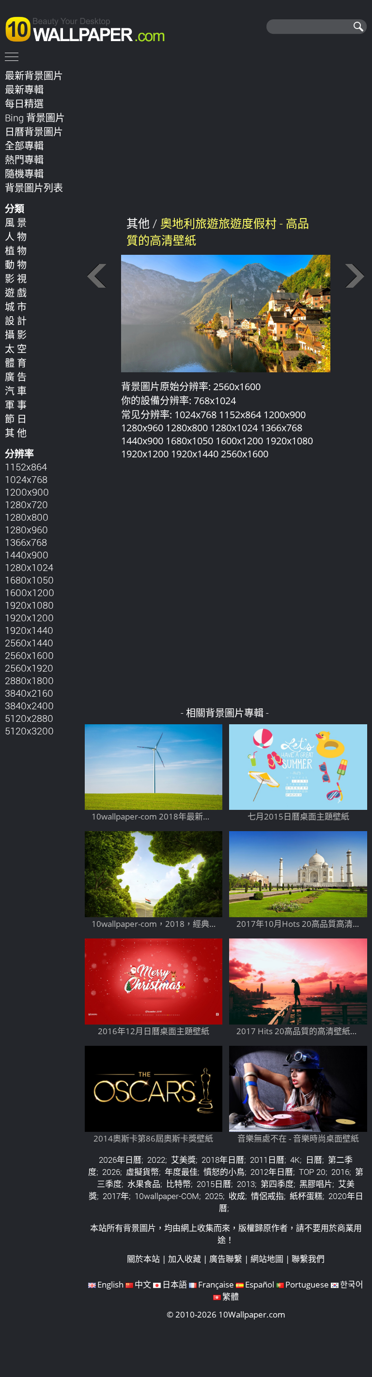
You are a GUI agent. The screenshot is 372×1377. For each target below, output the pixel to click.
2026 (111, 1171)
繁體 (230, 1296)
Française (216, 1284)
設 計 (16, 320)
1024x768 (26, 479)
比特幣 (178, 1183)
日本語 (174, 1284)
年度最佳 (181, 1171)
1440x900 (26, 554)
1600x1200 (29, 592)
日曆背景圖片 (34, 131)
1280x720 (26, 504)
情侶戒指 (267, 1195)
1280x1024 (29, 567)
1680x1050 (29, 579)
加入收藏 (184, 1258)
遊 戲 (16, 292)
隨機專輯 (24, 173)
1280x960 (26, 529)
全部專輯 (24, 145)
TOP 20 (312, 1171)
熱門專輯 (24, 159)
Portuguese (307, 1284)
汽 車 (16, 390)
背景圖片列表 (34, 187)
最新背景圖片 (34, 75)
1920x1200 (29, 617)
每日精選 (24, 103)
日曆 (314, 1159)
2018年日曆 (223, 1159)
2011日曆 (267, 1159)
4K (295, 1159)
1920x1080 (29, 605)
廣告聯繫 (225, 1258)
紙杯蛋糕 (306, 1195)
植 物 (16, 250)
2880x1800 (29, 680)
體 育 (16, 362)
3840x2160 (29, 693)
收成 (237, 1195)
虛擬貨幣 (142, 1171)
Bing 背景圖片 (35, 117)
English (110, 1284)
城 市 (16, 306)
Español (259, 1284)
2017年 (116, 1195)
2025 (214, 1195)
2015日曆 (214, 1183)
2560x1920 (29, 667)
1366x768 (26, 542)
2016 (340, 1171)
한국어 (351, 1284)
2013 (246, 1183)
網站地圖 (266, 1258)
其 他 (16, 432)
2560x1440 (29, 642)
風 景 (16, 222)
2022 (156, 1159)
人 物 (16, 236)
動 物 (16, 264)
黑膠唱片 (315, 1183)
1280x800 (26, 517)
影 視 (16, 278)
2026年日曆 (120, 1159)
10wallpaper (89, 27)
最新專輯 (24, 89)
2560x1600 (29, 655)
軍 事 (16, 404)
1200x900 (27, 491)
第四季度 (277, 1183)
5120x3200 (29, 730)
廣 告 (16, 376)
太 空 (16, 348)
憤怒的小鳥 (224, 1171)
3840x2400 (29, 705)
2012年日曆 (271, 1171)
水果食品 (143, 1183)
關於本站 (143, 1258)
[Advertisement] (225, 135)
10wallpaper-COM (167, 1195)
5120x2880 (29, 718)
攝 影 (16, 334)
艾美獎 (183, 1159)
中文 (143, 1284)
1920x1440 (29, 630)
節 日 (16, 418)
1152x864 (26, 466)
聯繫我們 (308, 1258)
